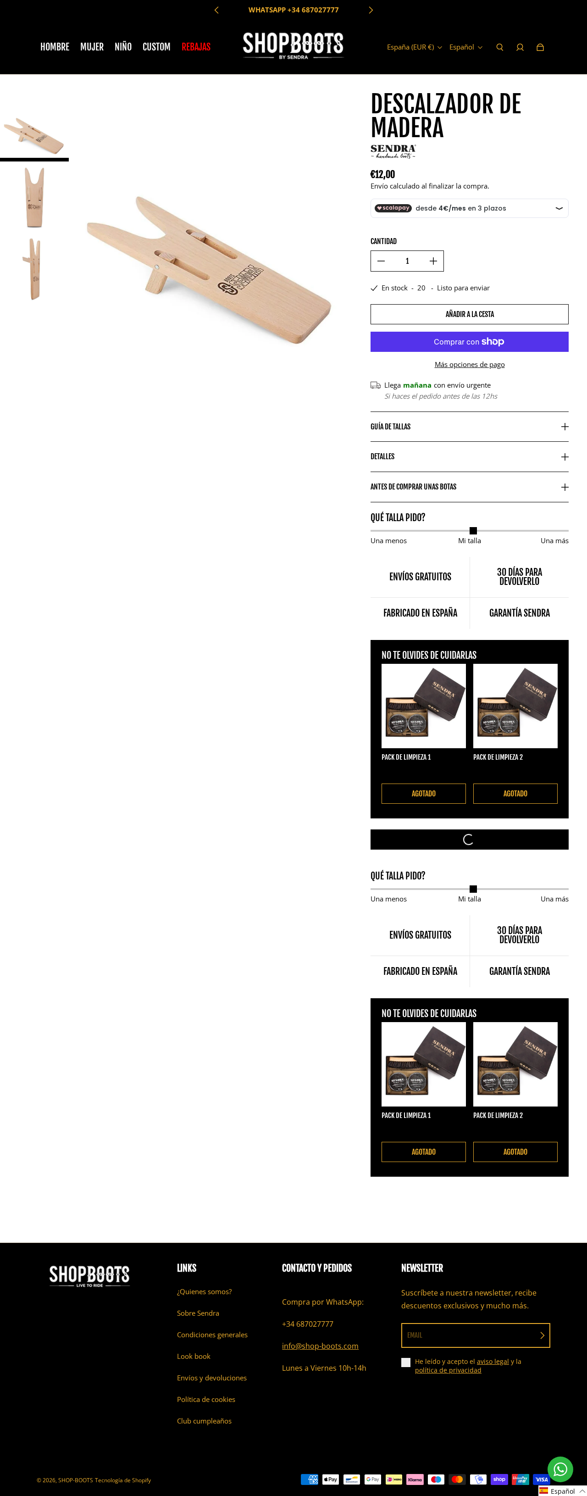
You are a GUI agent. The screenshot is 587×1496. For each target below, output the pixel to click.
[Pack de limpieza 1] (424, 706)
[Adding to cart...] (470, 839)
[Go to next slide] (371, 10)
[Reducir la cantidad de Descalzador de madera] (381, 261)
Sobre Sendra (198, 1313)
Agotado (424, 793)
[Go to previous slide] (217, 10)
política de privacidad (448, 1370)
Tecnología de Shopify (123, 1480)
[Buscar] (500, 47)
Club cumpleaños (204, 1421)
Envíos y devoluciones (212, 1378)
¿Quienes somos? (204, 1291)
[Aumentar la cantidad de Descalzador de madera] (433, 261)
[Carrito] (540, 47)
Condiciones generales (212, 1335)
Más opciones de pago (470, 364)
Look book (193, 1356)
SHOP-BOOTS (75, 1480)
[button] (562, 1490)
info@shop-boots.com (320, 1346)
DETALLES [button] (382, 456)
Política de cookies (206, 1399)
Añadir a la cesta (470, 314)
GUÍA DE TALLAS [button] (390, 426)
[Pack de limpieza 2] (515, 706)
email (414, 1335)
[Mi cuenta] (520, 47)
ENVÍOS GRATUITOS (293, 10)
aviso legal (493, 1361)
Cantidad (384, 241)
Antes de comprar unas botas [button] (413, 486)
